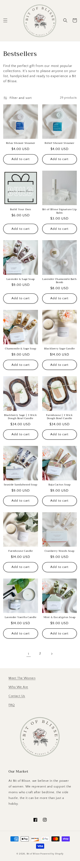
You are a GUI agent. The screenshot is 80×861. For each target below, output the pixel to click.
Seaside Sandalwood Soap (20, 485)
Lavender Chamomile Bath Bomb (59, 281)
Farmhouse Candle (20, 551)
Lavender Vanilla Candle (20, 617)
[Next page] (51, 653)
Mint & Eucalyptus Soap (60, 617)
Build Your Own (20, 209)
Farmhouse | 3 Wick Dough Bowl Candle (59, 417)
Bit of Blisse (33, 853)
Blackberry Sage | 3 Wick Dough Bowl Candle (20, 417)
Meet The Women (22, 678)
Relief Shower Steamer (59, 143)
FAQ (12, 705)
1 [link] (28, 654)
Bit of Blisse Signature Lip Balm (59, 211)
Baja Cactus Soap (59, 485)
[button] (5, 20)
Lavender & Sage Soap (20, 279)
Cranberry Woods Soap (59, 551)
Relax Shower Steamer (20, 143)
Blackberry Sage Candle (59, 348)
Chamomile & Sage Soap (20, 348)
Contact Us (17, 696)
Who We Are (18, 687)
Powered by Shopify (52, 853)
